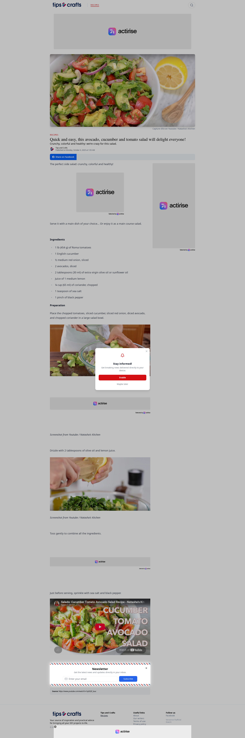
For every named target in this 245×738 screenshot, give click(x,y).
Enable (122, 377)
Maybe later (122, 384)
